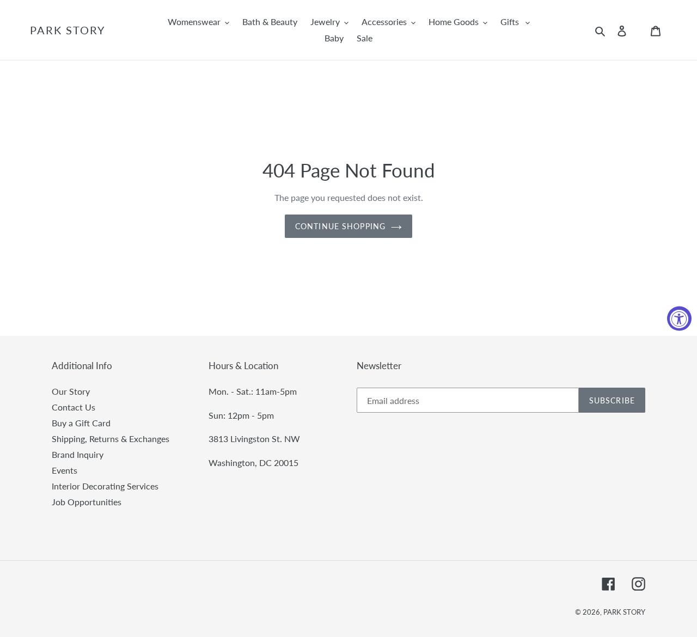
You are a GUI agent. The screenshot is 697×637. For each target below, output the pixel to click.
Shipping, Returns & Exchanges (110, 438)
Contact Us (73, 407)
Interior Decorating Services (105, 486)
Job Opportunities (86, 502)
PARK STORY (67, 29)
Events (64, 470)
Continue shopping (340, 226)
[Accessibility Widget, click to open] (679, 319)
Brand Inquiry (77, 454)
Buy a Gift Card (81, 423)
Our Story (71, 391)
